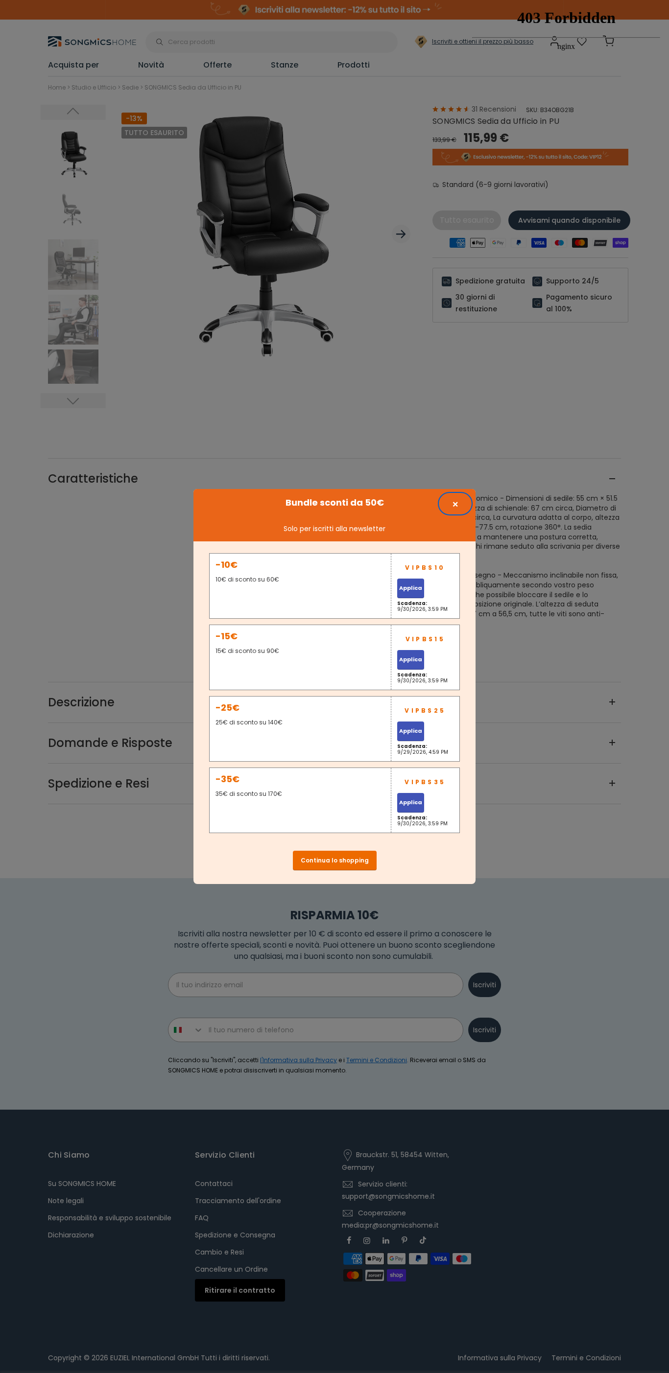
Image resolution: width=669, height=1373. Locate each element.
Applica (410, 588)
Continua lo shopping (335, 860)
